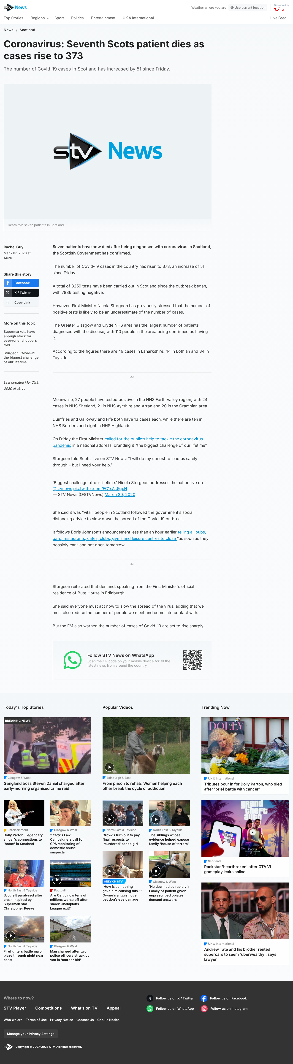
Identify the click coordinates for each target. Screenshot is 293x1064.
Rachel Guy (13, 247)
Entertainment (103, 18)
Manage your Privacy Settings (30, 1034)
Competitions (48, 1008)
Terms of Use (36, 1020)
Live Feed (278, 18)
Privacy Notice (61, 1020)
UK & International (138, 18)
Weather (197, 7)
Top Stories (13, 18)
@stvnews (62, 488)
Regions (38, 18)
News (9, 30)
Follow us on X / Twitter (175, 998)
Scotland (27, 30)
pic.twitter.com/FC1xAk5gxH (100, 488)
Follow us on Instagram (229, 1008)
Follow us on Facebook (228, 998)
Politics (77, 18)
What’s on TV (84, 1008)
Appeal (114, 1008)
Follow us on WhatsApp (175, 1008)
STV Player (15, 1008)
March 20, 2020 (120, 494)
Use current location (250, 7)
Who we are (13, 1020)
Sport (59, 18)
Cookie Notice (108, 1020)
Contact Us (85, 1020)
